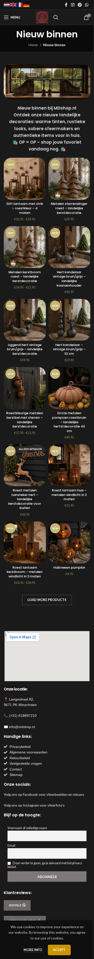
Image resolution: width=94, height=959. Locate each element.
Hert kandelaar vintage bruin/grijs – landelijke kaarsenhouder (69, 279)
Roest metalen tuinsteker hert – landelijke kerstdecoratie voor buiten (24, 499)
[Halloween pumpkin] (69, 542)
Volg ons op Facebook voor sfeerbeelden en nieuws (44, 794)
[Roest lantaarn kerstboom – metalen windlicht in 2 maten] (25, 542)
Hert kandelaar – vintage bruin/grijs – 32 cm (69, 349)
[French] (20, 4)
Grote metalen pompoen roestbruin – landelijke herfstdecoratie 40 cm (69, 422)
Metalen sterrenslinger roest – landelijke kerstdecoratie (69, 208)
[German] (26, 4)
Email (11, 845)
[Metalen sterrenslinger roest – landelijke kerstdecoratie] (69, 179)
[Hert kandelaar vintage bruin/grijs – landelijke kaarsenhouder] (69, 247)
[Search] (56, 17)
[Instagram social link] (72, 5)
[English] (13, 4)
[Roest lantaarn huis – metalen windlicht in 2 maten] (69, 465)
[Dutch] (7, 4)
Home (33, 45)
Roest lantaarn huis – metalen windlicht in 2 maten (69, 494)
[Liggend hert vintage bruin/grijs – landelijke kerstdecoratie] (25, 320)
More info (33, 950)
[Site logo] (42, 17)
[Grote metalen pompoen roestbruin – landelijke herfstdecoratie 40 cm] (69, 388)
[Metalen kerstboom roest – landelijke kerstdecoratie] (25, 247)
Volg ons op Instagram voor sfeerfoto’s (34, 805)
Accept (59, 950)
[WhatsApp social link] (86, 5)
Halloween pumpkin (69, 567)
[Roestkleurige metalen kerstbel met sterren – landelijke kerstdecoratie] (25, 388)
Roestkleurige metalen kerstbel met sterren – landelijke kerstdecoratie (24, 419)
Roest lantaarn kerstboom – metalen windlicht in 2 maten (25, 571)
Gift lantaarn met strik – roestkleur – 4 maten (24, 208)
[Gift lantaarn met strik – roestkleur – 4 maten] (25, 179)
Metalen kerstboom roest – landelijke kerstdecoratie (25, 276)
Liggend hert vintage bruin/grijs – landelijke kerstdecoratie (25, 349)
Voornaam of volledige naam (27, 828)
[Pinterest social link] (79, 5)
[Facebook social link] (66, 5)
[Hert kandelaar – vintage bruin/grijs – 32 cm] (69, 320)
